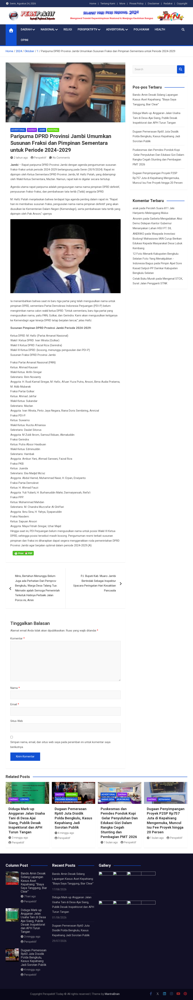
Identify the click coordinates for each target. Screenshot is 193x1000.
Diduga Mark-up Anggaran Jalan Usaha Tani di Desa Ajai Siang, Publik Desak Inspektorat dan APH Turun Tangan (156, 117)
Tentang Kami (107, 3)
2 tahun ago (21, 157)
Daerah (26, 29)
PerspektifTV (87, 29)
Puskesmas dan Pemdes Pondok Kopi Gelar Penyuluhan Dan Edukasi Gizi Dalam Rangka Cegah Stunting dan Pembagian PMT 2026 (119, 823)
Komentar (17, 638)
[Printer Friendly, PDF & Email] (23, 553)
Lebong (24, 799)
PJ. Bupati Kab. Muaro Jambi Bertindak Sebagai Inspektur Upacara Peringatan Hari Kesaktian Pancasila (94, 583)
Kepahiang (164, 799)
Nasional (48, 29)
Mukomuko (123, 799)
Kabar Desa (108, 799)
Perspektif (40, 157)
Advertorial (115, 29)
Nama (15, 688)
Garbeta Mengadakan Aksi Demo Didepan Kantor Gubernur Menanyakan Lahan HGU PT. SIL (157, 223)
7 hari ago (30, 896)
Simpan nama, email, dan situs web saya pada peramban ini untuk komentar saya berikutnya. (60, 744)
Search (181, 69)
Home (93, 3)
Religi (68, 29)
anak (136, 208)
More (122, 3)
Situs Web (16, 721)
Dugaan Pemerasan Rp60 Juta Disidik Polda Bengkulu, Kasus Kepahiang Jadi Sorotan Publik (156, 136)
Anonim (137, 218)
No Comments (61, 157)
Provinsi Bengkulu (66, 799)
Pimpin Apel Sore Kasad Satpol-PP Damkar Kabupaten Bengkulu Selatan (157, 268)
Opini (24, 40)
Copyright (182, 3)
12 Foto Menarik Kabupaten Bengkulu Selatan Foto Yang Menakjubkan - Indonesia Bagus (155, 258)
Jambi (42, 130)
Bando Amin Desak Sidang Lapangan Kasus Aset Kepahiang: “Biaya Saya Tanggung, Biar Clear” (155, 99)
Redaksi (168, 3)
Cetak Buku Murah (144, 278)
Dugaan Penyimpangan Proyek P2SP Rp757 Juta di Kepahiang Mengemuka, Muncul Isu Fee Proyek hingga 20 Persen (158, 177)
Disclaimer (153, 3)
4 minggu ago (66, 832)
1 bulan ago (111, 842)
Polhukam (141, 29)
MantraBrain (112, 994)
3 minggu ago (20, 837)
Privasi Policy (136, 3)
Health (160, 29)
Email (14, 704)
